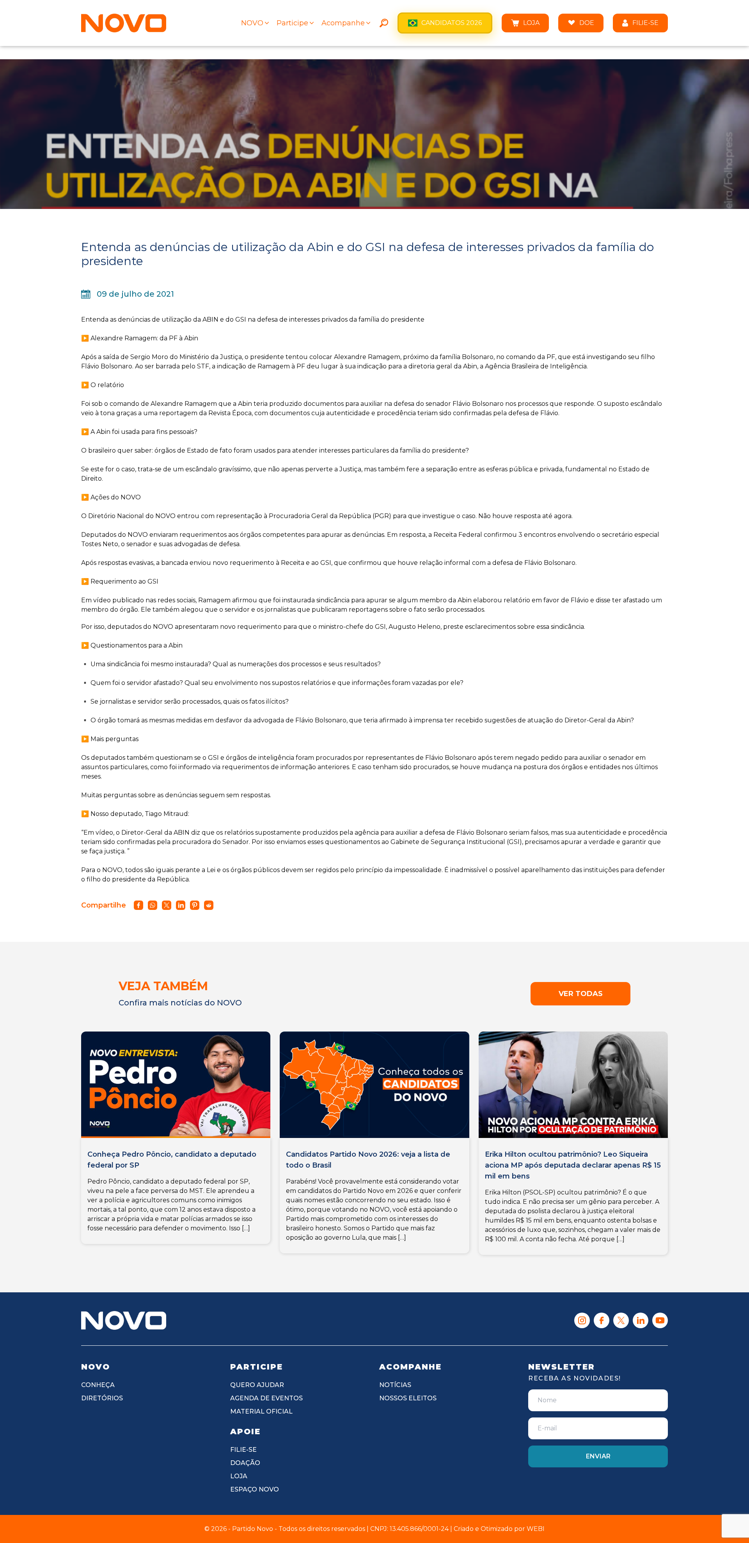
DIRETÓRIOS (102, 1398)
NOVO (252, 23)
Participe (292, 23)
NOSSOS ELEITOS (408, 1398)
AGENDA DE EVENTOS (266, 1398)
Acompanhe (343, 23)
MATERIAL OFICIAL (261, 1411)
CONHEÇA (98, 1385)
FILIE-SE (645, 23)
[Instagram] (582, 1320)
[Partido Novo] (123, 1320)
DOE (586, 23)
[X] (621, 1320)
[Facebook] (601, 1320)
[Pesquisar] (384, 23)
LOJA (531, 23)
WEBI (536, 1528)
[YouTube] (660, 1320)
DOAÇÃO (245, 1463)
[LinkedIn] (640, 1320)
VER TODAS (581, 993)
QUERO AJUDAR (257, 1385)
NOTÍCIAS (395, 1385)
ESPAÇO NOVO (254, 1489)
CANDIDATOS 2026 (451, 23)
